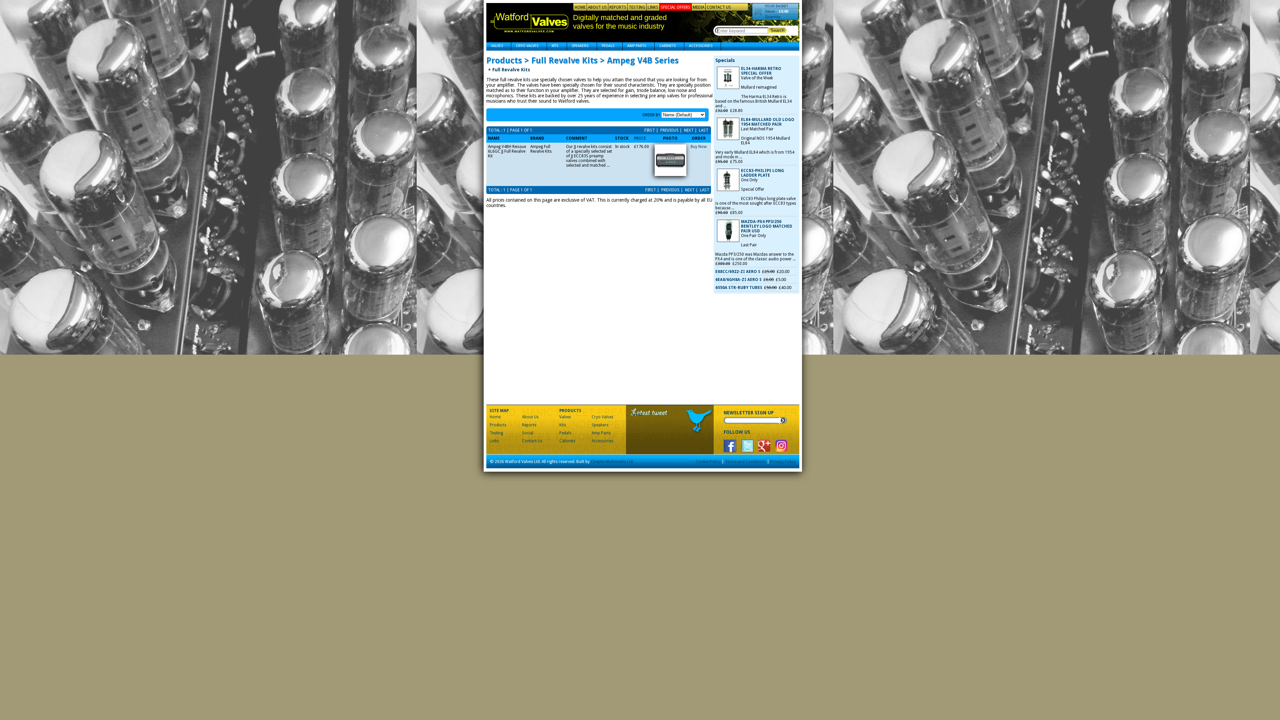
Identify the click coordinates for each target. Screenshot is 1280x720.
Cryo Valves (524, 46)
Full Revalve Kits (509, 69)
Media (698, 7)
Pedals (605, 46)
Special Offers (675, 7)
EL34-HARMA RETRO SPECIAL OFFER (761, 71)
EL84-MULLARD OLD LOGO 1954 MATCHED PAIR (767, 122)
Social (527, 433)
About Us (597, 7)
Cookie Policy (708, 461)
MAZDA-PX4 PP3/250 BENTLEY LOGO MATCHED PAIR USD (766, 226)
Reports (617, 7)
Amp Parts (634, 46)
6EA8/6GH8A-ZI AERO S (738, 279)
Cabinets (665, 46)
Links (653, 7)
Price (640, 138)
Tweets (637, 414)
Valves (494, 46)
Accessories (698, 46)
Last (703, 130)
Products (498, 425)
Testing (637, 7)
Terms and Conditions (745, 461)
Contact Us (719, 7)
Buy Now (699, 146)
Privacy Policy (783, 461)
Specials (725, 60)
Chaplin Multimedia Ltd (612, 461)
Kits (552, 46)
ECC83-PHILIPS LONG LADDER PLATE (762, 173)
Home (580, 7)
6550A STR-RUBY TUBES (738, 287)
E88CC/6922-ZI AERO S (737, 271)
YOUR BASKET (776, 6)
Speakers (577, 46)
